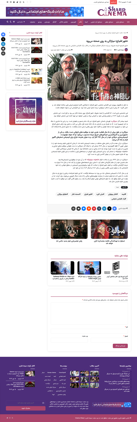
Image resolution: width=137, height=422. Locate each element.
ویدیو (40, 22)
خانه (128, 22)
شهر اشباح (87, 194)
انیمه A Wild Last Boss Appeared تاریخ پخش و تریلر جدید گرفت (21, 80)
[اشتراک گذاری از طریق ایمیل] (78, 208)
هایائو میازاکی (62, 194)
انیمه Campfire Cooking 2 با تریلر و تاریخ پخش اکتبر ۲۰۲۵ (20, 70)
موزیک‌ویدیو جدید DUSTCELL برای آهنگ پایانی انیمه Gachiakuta (20, 50)
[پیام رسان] (84, 208)
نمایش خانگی (63, 22)
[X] (109, 208)
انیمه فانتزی (63, 380)
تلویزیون (73, 22)
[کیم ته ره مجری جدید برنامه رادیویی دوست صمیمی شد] (74, 379)
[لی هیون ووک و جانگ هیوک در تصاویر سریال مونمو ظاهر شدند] (94, 379)
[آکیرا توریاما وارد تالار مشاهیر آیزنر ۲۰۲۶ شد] (116, 268)
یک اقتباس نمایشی (118, 199)
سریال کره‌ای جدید (51, 387)
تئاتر (80, 22)
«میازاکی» (114, 121)
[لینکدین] (104, 208)
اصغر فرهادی (62, 376)
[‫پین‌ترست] (94, 208)
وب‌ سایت (85, 336)
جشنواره (32, 22)
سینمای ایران (120, 22)
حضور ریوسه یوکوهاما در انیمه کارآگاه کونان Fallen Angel (89, 277)
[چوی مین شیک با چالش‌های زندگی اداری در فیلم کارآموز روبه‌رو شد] (94, 385)
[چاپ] (73, 208)
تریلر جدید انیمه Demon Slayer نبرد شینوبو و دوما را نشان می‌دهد (20, 40)
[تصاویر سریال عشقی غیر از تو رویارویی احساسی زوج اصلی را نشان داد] (74, 385)
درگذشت (47, 384)
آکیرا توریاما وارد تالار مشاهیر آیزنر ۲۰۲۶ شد (117, 277)
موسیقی (47, 22)
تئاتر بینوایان (112, 194)
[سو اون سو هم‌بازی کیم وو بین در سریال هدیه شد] (74, 373)
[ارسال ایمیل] (115, 50)
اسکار (43, 373)
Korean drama (52, 373)
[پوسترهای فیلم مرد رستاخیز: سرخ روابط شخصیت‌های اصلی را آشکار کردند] (84, 373)
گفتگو (54, 22)
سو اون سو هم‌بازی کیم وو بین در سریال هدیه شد (94, 2)
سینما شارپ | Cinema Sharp (83, 418)
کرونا (53, 394)
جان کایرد (99, 194)
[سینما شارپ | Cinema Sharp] (112, 11)
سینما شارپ (121, 50)
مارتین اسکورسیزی (61, 391)
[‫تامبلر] (99, 208)
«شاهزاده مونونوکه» (93, 159)
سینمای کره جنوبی (96, 22)
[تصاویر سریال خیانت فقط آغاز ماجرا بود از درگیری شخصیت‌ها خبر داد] (84, 379)
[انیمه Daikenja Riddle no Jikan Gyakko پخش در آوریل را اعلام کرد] (62, 268)
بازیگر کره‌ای (47, 380)
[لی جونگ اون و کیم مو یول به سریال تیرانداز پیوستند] (94, 373)
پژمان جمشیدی (62, 394)
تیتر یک (64, 384)
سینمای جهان (109, 22)
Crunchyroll (62, 373)
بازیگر (55, 380)
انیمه (86, 22)
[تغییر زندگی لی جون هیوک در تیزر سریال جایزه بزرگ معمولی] (84, 385)
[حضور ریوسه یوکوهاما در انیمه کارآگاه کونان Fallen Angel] (89, 268)
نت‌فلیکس (50, 391)
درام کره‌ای (56, 384)
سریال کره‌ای (62, 387)
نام (126, 327)
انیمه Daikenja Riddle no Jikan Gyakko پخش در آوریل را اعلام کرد (63, 277)
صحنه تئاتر (75, 194)
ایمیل (126, 336)
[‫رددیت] (89, 208)
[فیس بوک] (114, 208)
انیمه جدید (48, 376)
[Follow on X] (116, 50)
